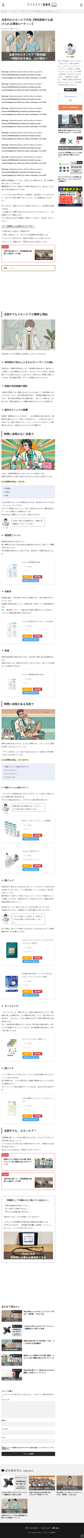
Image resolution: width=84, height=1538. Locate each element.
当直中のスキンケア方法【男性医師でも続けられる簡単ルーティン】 (40, 11)
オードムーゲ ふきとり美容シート (34, 1039)
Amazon (27, 577)
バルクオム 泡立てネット (31, 851)
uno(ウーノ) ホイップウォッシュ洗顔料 (36, 820)
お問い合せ (55, 1528)
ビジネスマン (14, 11)
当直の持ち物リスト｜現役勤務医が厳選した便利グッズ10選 (18, 252)
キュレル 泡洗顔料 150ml (31, 562)
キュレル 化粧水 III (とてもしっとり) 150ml (37, 621)
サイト (4, 1437)
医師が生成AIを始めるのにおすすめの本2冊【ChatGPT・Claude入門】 (70, 131)
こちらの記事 (17, 1228)
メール (5, 1429)
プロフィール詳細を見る (70, 107)
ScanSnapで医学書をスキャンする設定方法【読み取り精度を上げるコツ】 (70, 155)
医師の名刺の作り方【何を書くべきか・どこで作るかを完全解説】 (39, 1342)
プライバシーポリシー (32, 1528)
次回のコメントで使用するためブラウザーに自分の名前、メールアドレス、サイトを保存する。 (28, 1448)
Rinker (29, 566)
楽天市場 (37, 577)
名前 (4, 1420)
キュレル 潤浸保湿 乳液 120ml (33, 674)
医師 (80, 115)
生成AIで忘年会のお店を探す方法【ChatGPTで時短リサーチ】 (40, 1493)
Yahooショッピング (30, 580)
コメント (5, 1399)
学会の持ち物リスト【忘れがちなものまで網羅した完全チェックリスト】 (39, 1371)
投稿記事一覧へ (70, 89)
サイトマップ (45, 1528)
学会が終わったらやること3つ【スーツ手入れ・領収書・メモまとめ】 (39, 1312)
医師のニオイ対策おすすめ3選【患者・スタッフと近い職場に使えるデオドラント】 (18, 1161)
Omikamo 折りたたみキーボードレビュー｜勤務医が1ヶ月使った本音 (39, 1327)
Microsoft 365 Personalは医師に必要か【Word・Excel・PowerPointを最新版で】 (69, 179)
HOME (5, 11)
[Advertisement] (28, 290)
